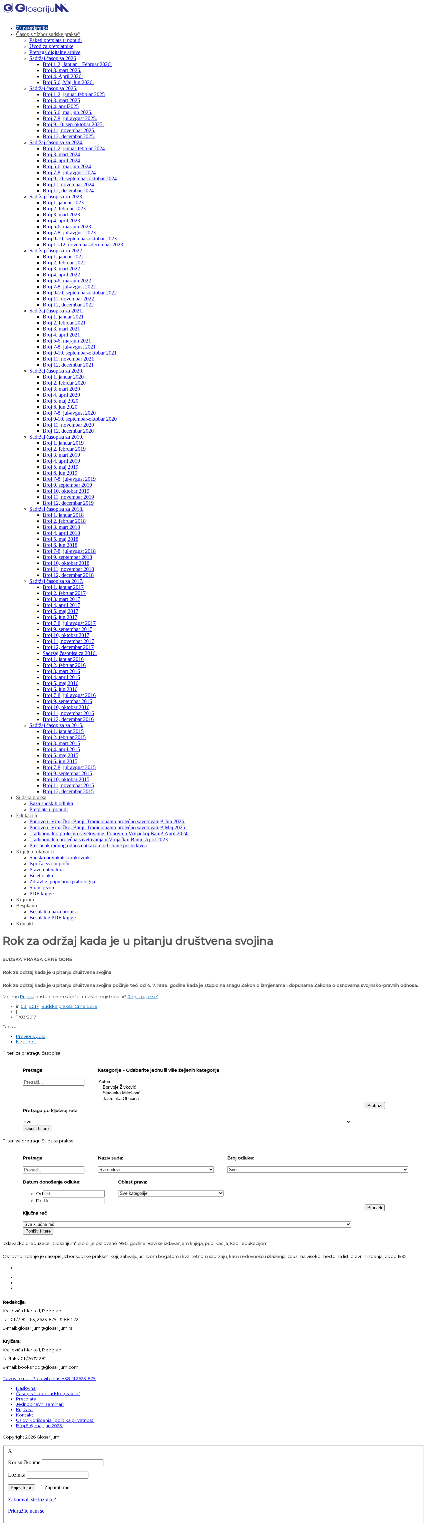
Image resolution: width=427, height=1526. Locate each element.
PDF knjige (41, 893)
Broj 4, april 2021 (61, 335)
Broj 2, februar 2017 (64, 593)
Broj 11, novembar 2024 (68, 184)
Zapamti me (56, 1487)
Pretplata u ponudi (48, 809)
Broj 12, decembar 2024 (68, 190)
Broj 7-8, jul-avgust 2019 (69, 479)
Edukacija (26, 815)
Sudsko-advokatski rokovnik (59, 857)
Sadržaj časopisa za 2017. (56, 581)
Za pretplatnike (32, 28)
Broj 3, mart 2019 (61, 455)
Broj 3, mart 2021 (61, 329)
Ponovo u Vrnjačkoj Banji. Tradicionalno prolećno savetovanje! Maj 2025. (107, 827)
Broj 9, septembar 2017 (67, 629)
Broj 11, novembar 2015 (68, 785)
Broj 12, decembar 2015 (68, 791)
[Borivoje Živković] (158, 1087)
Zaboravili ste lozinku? (32, 1499)
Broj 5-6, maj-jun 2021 (67, 341)
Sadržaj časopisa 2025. (53, 88)
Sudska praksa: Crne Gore (69, 1006)
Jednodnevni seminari (40, 1404)
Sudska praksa (31, 797)
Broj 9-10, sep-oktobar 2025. (73, 124)
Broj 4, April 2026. (63, 76)
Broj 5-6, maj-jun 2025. (67, 112)
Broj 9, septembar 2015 (67, 773)
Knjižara (25, 899)
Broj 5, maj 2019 (60, 467)
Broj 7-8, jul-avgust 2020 (69, 413)
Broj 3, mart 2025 (61, 100)
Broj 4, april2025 (61, 106)
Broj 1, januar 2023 (63, 202)
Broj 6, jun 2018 (60, 545)
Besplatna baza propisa (53, 911)
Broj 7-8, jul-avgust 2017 (69, 623)
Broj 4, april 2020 (61, 395)
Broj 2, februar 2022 (64, 262)
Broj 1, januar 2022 (63, 256)
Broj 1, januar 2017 (63, 587)
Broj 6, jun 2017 (60, 617)
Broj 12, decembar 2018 (68, 575)
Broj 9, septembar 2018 (67, 557)
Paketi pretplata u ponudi (55, 40)
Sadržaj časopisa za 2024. (56, 142)
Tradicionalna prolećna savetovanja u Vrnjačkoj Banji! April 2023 (98, 839)
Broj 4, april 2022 (61, 274)
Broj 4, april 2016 (61, 677)
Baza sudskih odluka (51, 803)
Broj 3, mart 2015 (61, 743)
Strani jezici (41, 887)
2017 (34, 1006)
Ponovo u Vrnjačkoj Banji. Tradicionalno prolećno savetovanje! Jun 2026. (107, 821)
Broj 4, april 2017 (61, 605)
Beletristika (41, 875)
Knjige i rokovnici (35, 851)
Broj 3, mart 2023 (61, 214)
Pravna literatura (46, 869)
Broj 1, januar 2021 (63, 316)
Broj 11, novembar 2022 (68, 298)
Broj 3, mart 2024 (61, 154)
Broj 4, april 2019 (61, 461)
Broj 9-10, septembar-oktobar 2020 (80, 419)
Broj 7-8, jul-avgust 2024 (69, 172)
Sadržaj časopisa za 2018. (56, 509)
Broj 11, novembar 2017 (68, 641)
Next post (26, 1041)
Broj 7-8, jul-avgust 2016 (69, 695)
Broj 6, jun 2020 (60, 407)
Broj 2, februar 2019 (64, 449)
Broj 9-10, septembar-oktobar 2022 (80, 292)
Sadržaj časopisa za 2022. (56, 250)
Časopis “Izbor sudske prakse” (48, 34)
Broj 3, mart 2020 (61, 389)
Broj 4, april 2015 (61, 749)
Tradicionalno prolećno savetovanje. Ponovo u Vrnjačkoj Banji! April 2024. (109, 833)
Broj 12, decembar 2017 (68, 647)
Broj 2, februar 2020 (64, 383)
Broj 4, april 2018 (61, 533)
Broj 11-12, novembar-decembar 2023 (83, 244)
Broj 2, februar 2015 (64, 737)
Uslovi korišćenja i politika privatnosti (55, 1420)
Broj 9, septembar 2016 (67, 701)
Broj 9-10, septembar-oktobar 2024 (80, 178)
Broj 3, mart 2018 (61, 527)
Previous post (30, 1036)
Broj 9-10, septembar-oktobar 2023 (80, 238)
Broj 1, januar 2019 (63, 443)
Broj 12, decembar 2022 (68, 304)
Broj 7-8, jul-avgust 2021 (69, 347)
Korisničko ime (24, 1462)
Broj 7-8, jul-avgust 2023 (69, 232)
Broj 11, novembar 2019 (68, 497)
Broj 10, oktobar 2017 (66, 635)
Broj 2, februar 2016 (64, 665)
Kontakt (24, 923)
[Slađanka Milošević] (158, 1093)
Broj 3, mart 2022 (61, 268)
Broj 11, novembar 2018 (68, 569)
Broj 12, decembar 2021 (68, 365)
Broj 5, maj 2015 (60, 755)
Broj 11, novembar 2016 (68, 713)
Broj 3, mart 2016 (61, 671)
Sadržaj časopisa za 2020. (56, 371)
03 (24, 1006)
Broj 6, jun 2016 (60, 689)
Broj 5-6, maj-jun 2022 (67, 280)
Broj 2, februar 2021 (64, 322)
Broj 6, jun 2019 (60, 473)
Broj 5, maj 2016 (60, 683)
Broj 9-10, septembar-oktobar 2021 (80, 353)
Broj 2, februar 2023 (64, 208)
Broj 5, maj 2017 (60, 611)
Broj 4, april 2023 (61, 220)
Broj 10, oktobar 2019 (66, 491)
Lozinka (16, 1475)
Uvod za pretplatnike (51, 46)
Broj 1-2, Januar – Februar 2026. (77, 64)
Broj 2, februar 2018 (64, 521)
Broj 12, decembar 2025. (69, 136)
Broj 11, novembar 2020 (68, 425)
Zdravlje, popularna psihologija (62, 881)
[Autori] (158, 1082)
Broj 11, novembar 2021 (68, 359)
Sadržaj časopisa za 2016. (70, 653)
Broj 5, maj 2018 (60, 539)
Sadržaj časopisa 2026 (52, 58)
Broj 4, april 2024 (61, 160)
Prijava (27, 996)
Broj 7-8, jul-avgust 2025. (70, 118)
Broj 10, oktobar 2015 (66, 779)
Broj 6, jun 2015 (60, 761)
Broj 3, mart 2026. (62, 70)
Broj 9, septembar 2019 (67, 485)
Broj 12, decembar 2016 (68, 719)
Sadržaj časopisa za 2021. (56, 310)
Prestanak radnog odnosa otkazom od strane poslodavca (88, 845)
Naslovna (26, 1388)
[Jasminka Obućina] (158, 1099)
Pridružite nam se (26, 1511)
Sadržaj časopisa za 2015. (56, 725)
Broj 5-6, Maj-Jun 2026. (68, 82)
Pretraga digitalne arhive (54, 52)
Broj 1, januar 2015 (63, 731)
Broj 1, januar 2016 (63, 659)
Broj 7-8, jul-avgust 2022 (69, 286)
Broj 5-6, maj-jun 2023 (67, 226)
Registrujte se (142, 996)
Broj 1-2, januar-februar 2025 (74, 94)
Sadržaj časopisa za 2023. (56, 196)
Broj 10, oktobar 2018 (66, 563)
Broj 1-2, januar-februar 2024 (74, 148)
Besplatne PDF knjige (52, 917)
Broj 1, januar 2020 (63, 377)
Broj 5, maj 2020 (60, 401)
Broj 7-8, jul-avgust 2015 (69, 767)
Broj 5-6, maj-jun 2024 (67, 166)
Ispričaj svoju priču (49, 863)
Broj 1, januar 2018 (63, 515)
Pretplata (26, 1398)
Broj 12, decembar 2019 (68, 503)
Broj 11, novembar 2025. (69, 130)
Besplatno (26, 905)
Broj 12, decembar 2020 (68, 431)
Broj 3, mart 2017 (61, 599)
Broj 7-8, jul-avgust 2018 (69, 551)
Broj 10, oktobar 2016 (66, 707)
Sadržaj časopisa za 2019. (56, 437)
